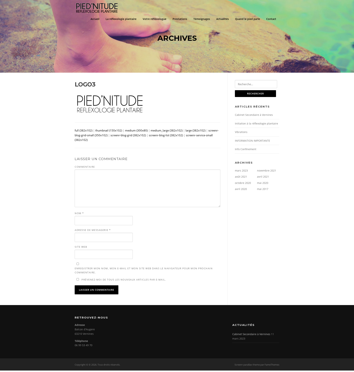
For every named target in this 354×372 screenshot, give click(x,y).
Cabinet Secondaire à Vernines (254, 115)
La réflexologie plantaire (121, 19)
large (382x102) (195, 130)
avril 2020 (241, 189)
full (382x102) (83, 130)
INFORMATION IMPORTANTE (252, 140)
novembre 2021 (266, 170)
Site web (81, 246)
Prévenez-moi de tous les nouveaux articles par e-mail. (123, 279)
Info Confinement (245, 149)
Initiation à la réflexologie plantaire (256, 123)
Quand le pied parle (247, 19)
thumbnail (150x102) (108, 130)
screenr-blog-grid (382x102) (128, 135)
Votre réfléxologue (154, 19)
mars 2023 (241, 170)
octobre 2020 (243, 183)
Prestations (180, 19)
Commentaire (85, 166)
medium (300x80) (136, 130)
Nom (79, 213)
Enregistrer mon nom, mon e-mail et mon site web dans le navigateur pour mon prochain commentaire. (144, 270)
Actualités (222, 19)
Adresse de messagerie (93, 230)
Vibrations (241, 132)
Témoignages (201, 19)
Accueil (95, 19)
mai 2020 (262, 183)
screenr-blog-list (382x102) (166, 135)
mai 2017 (262, 189)
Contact (271, 19)
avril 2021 (263, 176)
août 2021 (241, 176)
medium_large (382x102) (167, 130)
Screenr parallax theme (247, 364)
